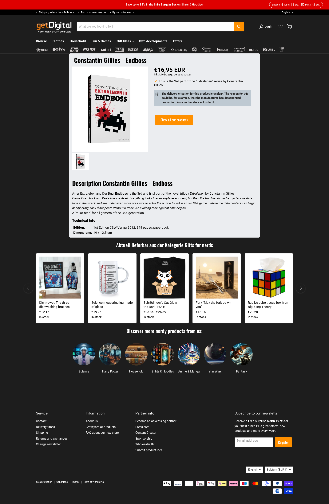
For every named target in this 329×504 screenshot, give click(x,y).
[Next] (300, 288)
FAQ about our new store (102, 432)
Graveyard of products (101, 427)
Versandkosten (183, 74)
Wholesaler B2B (146, 444)
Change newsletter (48, 444)
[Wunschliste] (280, 27)
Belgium (277, 469)
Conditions (62, 481)
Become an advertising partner (155, 421)
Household (78, 41)
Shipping (42, 432)
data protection (44, 481)
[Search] (239, 26)
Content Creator (145, 432)
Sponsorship (143, 438)
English (285, 12)
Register (283, 442)
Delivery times (45, 427)
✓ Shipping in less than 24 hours (55, 12)
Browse (41, 41)
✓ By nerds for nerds (121, 12)
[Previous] (28, 288)
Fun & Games (101, 41)
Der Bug (108, 193)
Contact (41, 421)
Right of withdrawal (94, 481)
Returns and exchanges (51, 438)
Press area (142, 427)
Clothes (58, 41)
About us (92, 421)
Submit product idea (149, 450)
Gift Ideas (124, 41)
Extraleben (87, 193)
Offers (177, 41)
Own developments (153, 41)
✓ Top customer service (92, 12)
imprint (75, 481)
